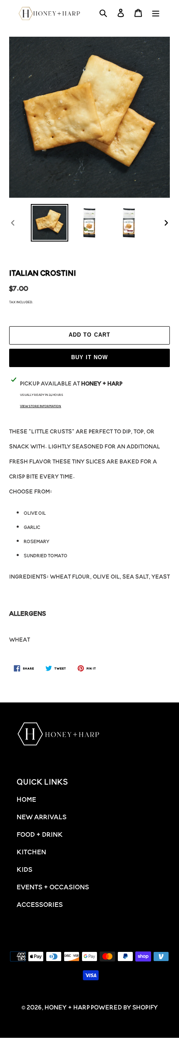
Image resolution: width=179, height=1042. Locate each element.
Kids (24, 869)
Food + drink (40, 834)
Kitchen (31, 851)
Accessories (40, 904)
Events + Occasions (53, 886)
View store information (40, 405)
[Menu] (155, 14)
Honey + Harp (67, 1006)
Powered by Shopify (124, 1006)
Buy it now (89, 357)
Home (26, 799)
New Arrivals (42, 816)
